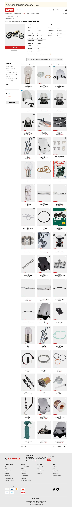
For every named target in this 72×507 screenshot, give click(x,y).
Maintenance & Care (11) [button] (10, 68)
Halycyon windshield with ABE (60, 86)
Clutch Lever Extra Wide (44, 204)
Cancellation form (56, 473)
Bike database (7, 471)
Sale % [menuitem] (24, 13)
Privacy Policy (55, 470)
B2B (6, 468)
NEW (9, 93)
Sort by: (57, 64)
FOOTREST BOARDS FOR (44, 251)
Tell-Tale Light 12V (28, 204)
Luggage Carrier (44, 133)
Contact (6, 466)
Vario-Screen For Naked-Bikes (60, 441)
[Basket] (66, 10)
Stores (38, 468)
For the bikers (23, 478)
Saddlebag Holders (44, 441)
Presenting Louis (40, 466)
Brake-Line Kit (28, 157)
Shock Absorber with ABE (28, 393)
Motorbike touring (24, 475)
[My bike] (58, 10)
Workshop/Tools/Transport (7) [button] (11, 78)
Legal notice (55, 466)
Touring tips (23, 468)
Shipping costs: (31, 502)
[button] (49, 10)
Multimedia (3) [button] (8, 76)
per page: (31, 64)
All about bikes (23, 476)
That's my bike (14, 47)
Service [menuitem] (37, 13)
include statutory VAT (31, 501)
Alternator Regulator (28, 370)
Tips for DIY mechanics (25, 471)
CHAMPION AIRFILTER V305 (59, 417)
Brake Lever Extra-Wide (59, 204)
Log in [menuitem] (66, 13)
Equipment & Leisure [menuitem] (17, 13)
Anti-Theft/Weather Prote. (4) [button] (11, 72)
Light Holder (28, 299)
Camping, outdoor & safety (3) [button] (11, 74)
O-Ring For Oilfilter (44, 228)
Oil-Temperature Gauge (28, 251)
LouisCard (7, 476)
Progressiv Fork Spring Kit (28, 275)
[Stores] (54, 10)
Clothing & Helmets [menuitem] (8, 13)
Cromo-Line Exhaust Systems (44, 299)
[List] (54, 64)
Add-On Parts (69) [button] (9, 80)
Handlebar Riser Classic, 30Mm (60, 275)
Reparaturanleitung (60, 228)
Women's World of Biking (25, 466)
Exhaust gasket (43, 370)
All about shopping (40, 470)
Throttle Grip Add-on (59, 322)
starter (44, 393)
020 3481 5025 (14, 459)
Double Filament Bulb (28, 86)
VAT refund (39, 471)
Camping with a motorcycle (26, 480)
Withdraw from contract (9, 480)
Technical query (8, 470)
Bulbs (28, 346)
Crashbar (59, 133)
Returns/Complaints (9, 478)
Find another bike (14, 50)
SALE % (9, 96)
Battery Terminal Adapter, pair (60, 156)
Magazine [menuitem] (33, 13)
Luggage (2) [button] (8, 70)
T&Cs (54, 468)
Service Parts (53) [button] (9, 66)
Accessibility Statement (57, 475)
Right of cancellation (56, 471)
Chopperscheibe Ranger (28, 133)
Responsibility (39, 473)
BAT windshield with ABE (44, 157)
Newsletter (7, 473)
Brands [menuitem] (28, 13)
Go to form (60, 59)
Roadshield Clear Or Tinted (59, 251)
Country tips (23, 470)
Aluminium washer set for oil (28, 228)
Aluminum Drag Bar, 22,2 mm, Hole (28, 322)
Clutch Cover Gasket (59, 346)
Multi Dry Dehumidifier (28, 441)
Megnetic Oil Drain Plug (44, 86)
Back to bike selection (10, 18)
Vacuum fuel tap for (59, 393)
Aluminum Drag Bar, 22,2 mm (59, 299)
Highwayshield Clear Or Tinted (44, 322)
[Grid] (52, 63)
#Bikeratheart (23, 473)
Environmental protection (57, 476)
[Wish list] (62, 10)
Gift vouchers (7, 475)
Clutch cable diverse (28, 417)
